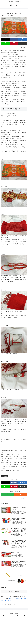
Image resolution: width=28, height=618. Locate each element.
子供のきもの (5, 476)
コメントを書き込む (14, 591)
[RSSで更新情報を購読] (20, 494)
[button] (22, 43)
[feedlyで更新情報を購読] (7, 494)
